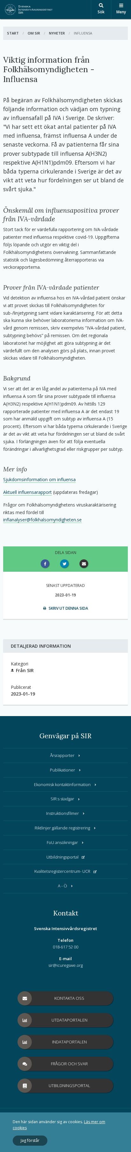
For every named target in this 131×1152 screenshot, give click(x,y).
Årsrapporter (62, 755)
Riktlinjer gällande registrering (62, 828)
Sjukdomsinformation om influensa (39, 479)
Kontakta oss (69, 998)
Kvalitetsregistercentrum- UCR (62, 871)
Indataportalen (69, 1042)
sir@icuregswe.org (65, 965)
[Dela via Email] (85, 563)
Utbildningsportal (62, 857)
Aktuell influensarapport (27, 492)
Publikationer (62, 770)
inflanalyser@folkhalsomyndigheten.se (42, 520)
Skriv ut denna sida (68, 608)
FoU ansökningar (62, 842)
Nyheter (57, 33)
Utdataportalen (69, 1020)
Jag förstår (30, 1140)
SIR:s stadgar (62, 799)
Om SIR (34, 33)
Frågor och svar (69, 1064)
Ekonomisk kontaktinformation (62, 784)
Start (13, 33)
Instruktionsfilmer (62, 813)
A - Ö (62, 886)
